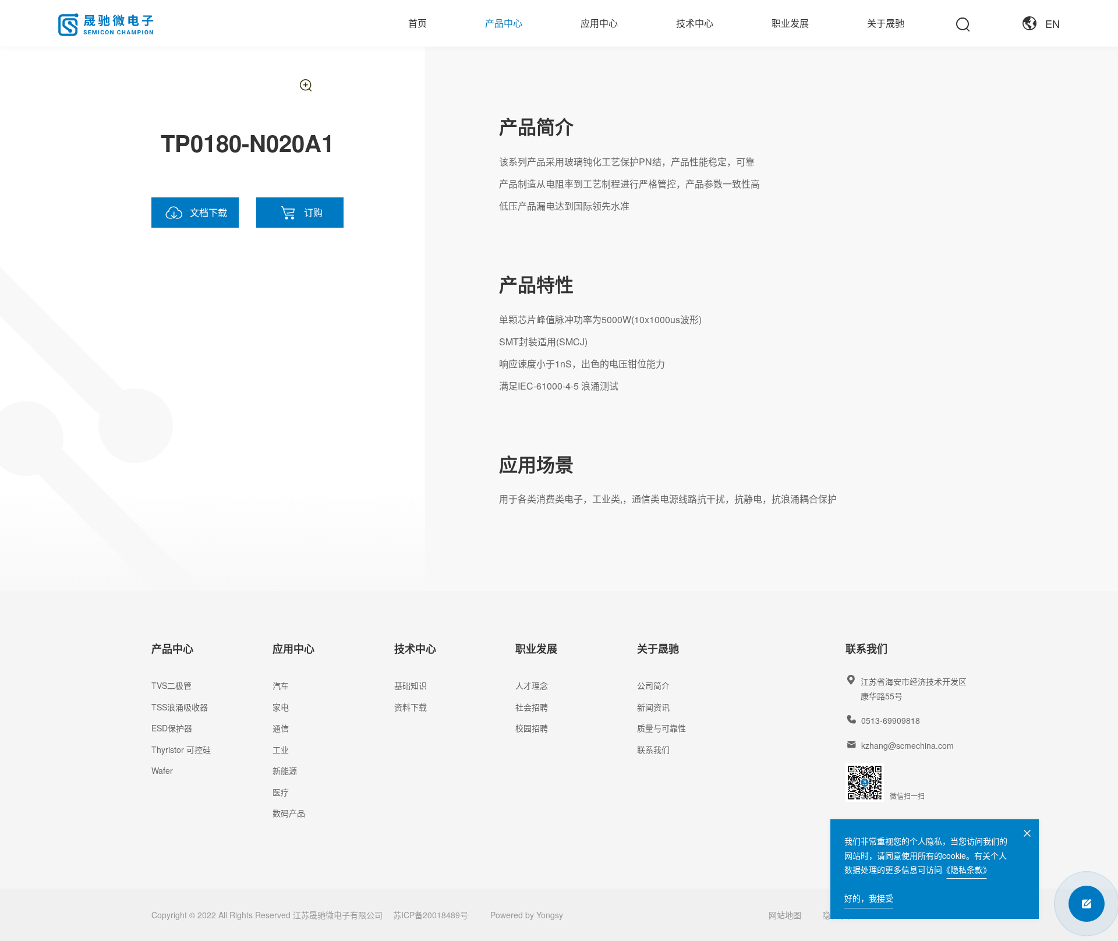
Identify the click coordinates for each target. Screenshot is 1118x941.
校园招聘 (531, 728)
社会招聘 (531, 707)
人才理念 (531, 685)
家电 (281, 707)
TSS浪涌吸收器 (179, 707)
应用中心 (599, 23)
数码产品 (289, 813)
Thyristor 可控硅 (181, 749)
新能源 (285, 770)
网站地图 (785, 915)
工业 (281, 749)
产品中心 (503, 23)
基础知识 (410, 685)
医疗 (281, 792)
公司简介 (653, 685)
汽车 (281, 685)
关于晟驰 (885, 23)
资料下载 (410, 707)
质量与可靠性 (661, 728)
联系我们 (653, 749)
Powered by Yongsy (526, 915)
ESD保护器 (171, 728)
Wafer (162, 770)
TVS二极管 (171, 685)
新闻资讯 (653, 707)
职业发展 (790, 23)
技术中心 (694, 23)
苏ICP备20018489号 (430, 915)
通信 (281, 728)
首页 (417, 23)
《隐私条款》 (966, 869)
